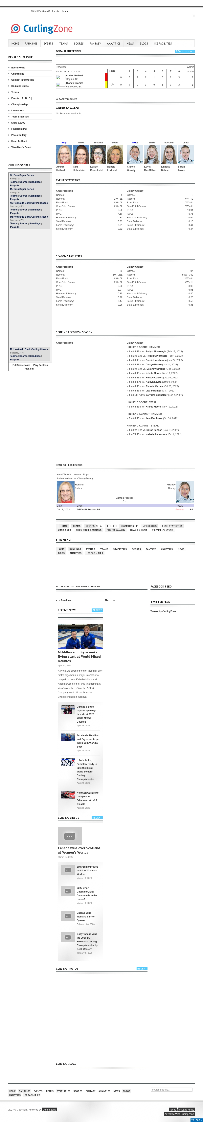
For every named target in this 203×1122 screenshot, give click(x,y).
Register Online (20, 86)
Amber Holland (74, 75)
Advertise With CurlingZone (179, 1113)
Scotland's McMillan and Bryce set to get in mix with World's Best (88, 740)
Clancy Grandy (74, 83)
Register (56, 10)
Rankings (31, 43)
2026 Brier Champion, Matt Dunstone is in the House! (87, 893)
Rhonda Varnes (154, 386)
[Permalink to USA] (68, 762)
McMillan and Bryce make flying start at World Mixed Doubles (79, 656)
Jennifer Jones (154, 418)
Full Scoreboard (21, 365)
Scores (79, 43)
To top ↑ (196, 1120)
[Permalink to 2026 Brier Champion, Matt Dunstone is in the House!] (68, 891)
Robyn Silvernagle (156, 351)
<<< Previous (63, 600)
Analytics (114, 43)
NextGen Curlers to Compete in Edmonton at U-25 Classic (88, 798)
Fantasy (95, 43)
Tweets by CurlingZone (163, 611)
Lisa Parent (152, 390)
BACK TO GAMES (68, 99)
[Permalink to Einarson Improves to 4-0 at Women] (68, 869)
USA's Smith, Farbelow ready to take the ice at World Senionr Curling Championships (87, 769)
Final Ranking (19, 129)
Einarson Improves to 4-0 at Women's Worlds (87, 870)
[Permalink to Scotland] (68, 737)
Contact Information (22, 79)
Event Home (18, 67)
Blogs (144, 43)
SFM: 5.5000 (18, 122)
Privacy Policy (186, 1109)
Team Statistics (20, 116)
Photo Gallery (19, 135)
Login (65, 10)
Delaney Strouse (156, 369)
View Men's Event (21, 147)
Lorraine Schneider (157, 395)
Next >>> (110, 600)
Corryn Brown (154, 364)
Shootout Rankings (89, 529)
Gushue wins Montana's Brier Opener (86, 916)
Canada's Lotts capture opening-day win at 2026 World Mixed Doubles (86, 714)
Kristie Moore (153, 373)
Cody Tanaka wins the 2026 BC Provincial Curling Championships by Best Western (87, 941)
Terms (172, 1109)
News (130, 43)
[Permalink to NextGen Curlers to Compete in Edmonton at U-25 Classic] (68, 795)
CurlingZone (49, 1109)
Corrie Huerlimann (156, 360)
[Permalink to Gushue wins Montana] (68, 916)
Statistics (120, 549)
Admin (190, 66)
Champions (17, 73)
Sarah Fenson (154, 430)
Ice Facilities (163, 43)
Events (48, 43)
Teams (63, 43)
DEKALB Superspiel (88, 509)
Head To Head (19, 141)
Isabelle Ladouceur (156, 434)
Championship (19, 104)
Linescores (17, 110)
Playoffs (14, 185)
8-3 (191, 509)
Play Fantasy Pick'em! (36, 366)
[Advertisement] (30, 288)
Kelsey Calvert (154, 377)
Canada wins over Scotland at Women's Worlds (79, 850)
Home (15, 43)
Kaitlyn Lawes (154, 382)
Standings (35, 182)
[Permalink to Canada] (68, 709)
